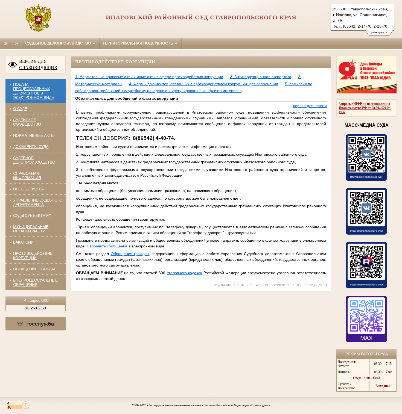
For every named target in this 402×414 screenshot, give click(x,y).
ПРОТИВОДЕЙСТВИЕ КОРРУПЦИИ (33, 255)
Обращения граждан (130, 254)
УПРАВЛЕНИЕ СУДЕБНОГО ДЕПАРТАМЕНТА (37, 202)
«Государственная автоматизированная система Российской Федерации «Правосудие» (208, 405)
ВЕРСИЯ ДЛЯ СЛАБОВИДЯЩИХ (38, 64)
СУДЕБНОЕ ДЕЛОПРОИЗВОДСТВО (34, 160)
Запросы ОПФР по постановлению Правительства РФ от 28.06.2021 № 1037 (365, 108)
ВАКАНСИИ (23, 242)
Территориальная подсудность (138, 43)
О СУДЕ (20, 109)
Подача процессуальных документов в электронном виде (33, 91)
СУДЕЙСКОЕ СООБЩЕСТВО (27, 122)
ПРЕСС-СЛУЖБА (28, 189)
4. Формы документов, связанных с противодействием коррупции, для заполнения (203, 84)
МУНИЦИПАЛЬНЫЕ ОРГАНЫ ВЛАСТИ (30, 228)
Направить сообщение (107, 246)
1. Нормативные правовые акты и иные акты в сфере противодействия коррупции (149, 77)
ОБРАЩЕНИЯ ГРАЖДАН (35, 269)
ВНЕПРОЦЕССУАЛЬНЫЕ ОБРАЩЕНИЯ (35, 282)
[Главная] (5, 43)
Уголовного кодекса (184, 273)
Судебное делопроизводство (58, 43)
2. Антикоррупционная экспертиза (260, 77)
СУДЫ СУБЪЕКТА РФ (32, 215)
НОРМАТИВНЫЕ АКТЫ (33, 135)
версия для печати (310, 106)
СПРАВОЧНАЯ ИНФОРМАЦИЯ (27, 175)
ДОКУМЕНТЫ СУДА (30, 146)
